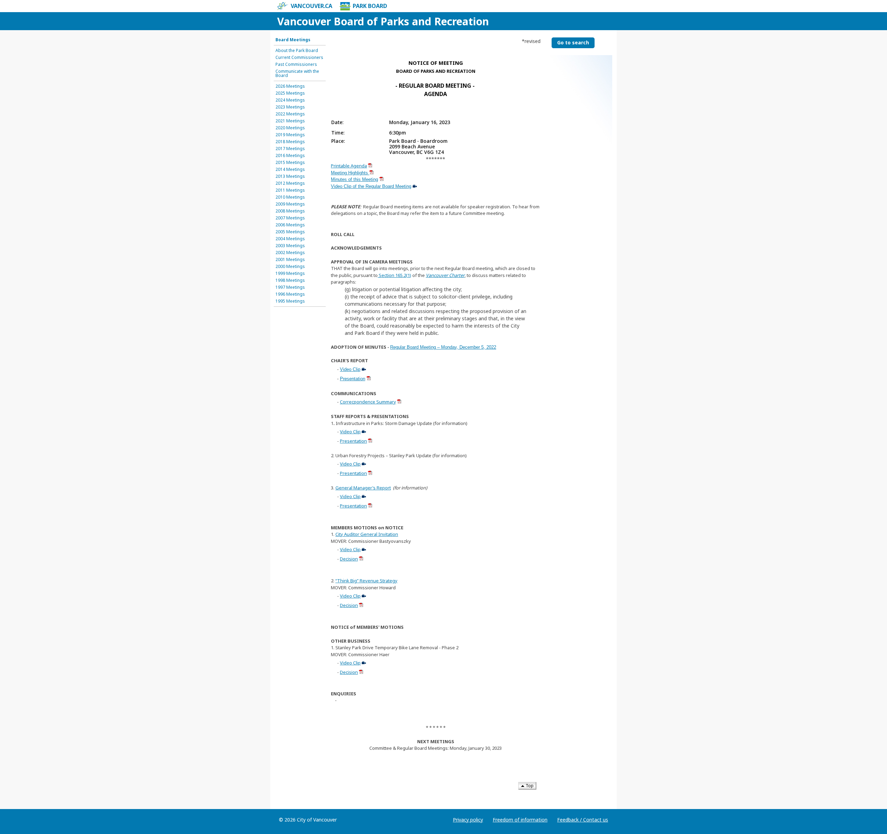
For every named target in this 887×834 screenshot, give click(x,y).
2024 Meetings (290, 100)
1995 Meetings (290, 301)
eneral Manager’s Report (365, 488)
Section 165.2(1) (394, 275)
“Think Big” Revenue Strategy (366, 580)
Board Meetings (292, 39)
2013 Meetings (290, 176)
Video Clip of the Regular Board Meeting (371, 186)
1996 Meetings (290, 294)
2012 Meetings (290, 183)
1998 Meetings (290, 280)
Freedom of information (520, 819)
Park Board (370, 6)
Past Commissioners (296, 64)
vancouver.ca (311, 6)
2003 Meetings (290, 245)
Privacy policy (468, 819)
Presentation (352, 378)
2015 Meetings (290, 162)
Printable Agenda (349, 166)
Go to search (573, 42)
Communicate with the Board (297, 73)
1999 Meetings (290, 273)
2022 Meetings (290, 114)
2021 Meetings (290, 121)
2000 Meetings (290, 266)
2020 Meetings (290, 127)
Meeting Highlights (350, 172)
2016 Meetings (290, 155)
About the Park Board (296, 50)
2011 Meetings (290, 190)
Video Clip (350, 369)
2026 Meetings (290, 86)
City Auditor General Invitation (366, 534)
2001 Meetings (290, 259)
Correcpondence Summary (368, 402)
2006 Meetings (290, 225)
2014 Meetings (290, 169)
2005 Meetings (290, 231)
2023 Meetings (290, 107)
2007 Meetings (290, 218)
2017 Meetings (290, 148)
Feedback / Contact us (582, 819)
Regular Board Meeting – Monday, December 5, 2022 (443, 347)
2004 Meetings (290, 238)
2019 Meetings (290, 134)
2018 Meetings (290, 141)
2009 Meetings (290, 204)
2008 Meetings (290, 211)
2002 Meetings (290, 252)
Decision (349, 559)
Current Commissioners (299, 57)
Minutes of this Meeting (354, 179)
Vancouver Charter (445, 275)
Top (529, 786)
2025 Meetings (290, 93)
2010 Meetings (290, 197)
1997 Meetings (290, 287)
